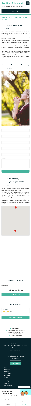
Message (4, 158)
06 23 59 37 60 (16, 289)
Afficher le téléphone (16, 335)
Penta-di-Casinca (19, 195)
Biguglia (11, 195)
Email (3, 140)
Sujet (3, 152)
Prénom (3, 134)
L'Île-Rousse (22, 193)
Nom (3, 128)
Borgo (16, 193)
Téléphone (4, 146)
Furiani (12, 193)
